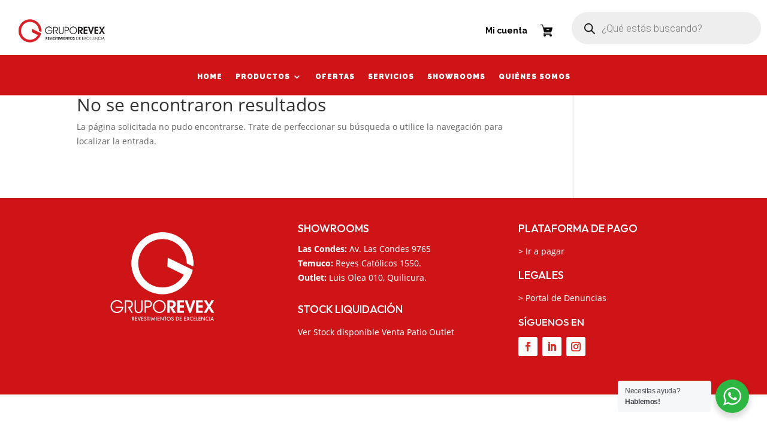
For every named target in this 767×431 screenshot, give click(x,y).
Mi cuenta (506, 30)
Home (209, 78)
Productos (262, 78)
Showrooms (456, 78)
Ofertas (335, 78)
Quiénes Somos (534, 78)
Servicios (391, 78)
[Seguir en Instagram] (575, 346)
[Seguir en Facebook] (527, 346)
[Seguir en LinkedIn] (551, 346)
